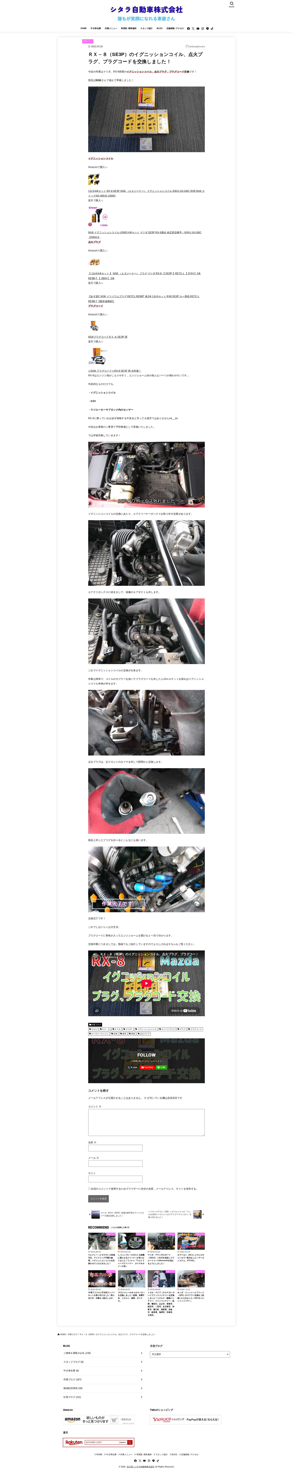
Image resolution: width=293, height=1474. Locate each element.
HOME (84, 28)
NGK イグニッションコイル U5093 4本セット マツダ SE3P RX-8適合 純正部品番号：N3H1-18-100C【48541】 (145, 235)
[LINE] (207, 28)
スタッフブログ (73, 1362)
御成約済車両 (72, 1388)
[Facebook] (188, 28)
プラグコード (196, 1029)
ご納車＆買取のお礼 (77, 1353)
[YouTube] (198, 28)
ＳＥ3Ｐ (129, 1029)
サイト (92, 1173)
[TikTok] (212, 28)
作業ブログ (88, 41)
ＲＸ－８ (106, 1029)
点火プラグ (145, 1034)
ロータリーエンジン (100, 1034)
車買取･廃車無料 (128, 28)
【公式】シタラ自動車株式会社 (140, 1467)
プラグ (182, 1029)
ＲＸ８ (117, 1029)
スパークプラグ (168, 1029)
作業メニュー (111, 28)
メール (93, 1157)
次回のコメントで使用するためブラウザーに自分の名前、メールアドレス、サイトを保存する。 (145, 1188)
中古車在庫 (96, 28)
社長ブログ (72, 1397)
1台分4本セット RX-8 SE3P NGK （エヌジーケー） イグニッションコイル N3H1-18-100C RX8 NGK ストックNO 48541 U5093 (146, 193)
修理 (124, 1034)
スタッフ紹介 (146, 28)
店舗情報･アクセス (175, 28)
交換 (115, 1034)
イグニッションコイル (146, 1029)
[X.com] (193, 28)
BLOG (160, 28)
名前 (92, 1142)
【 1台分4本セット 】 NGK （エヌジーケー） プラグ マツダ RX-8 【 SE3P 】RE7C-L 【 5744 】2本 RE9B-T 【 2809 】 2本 (144, 276)
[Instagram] (202, 28)
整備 (133, 1034)
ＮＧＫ (94, 1029)
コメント (94, 1106)
